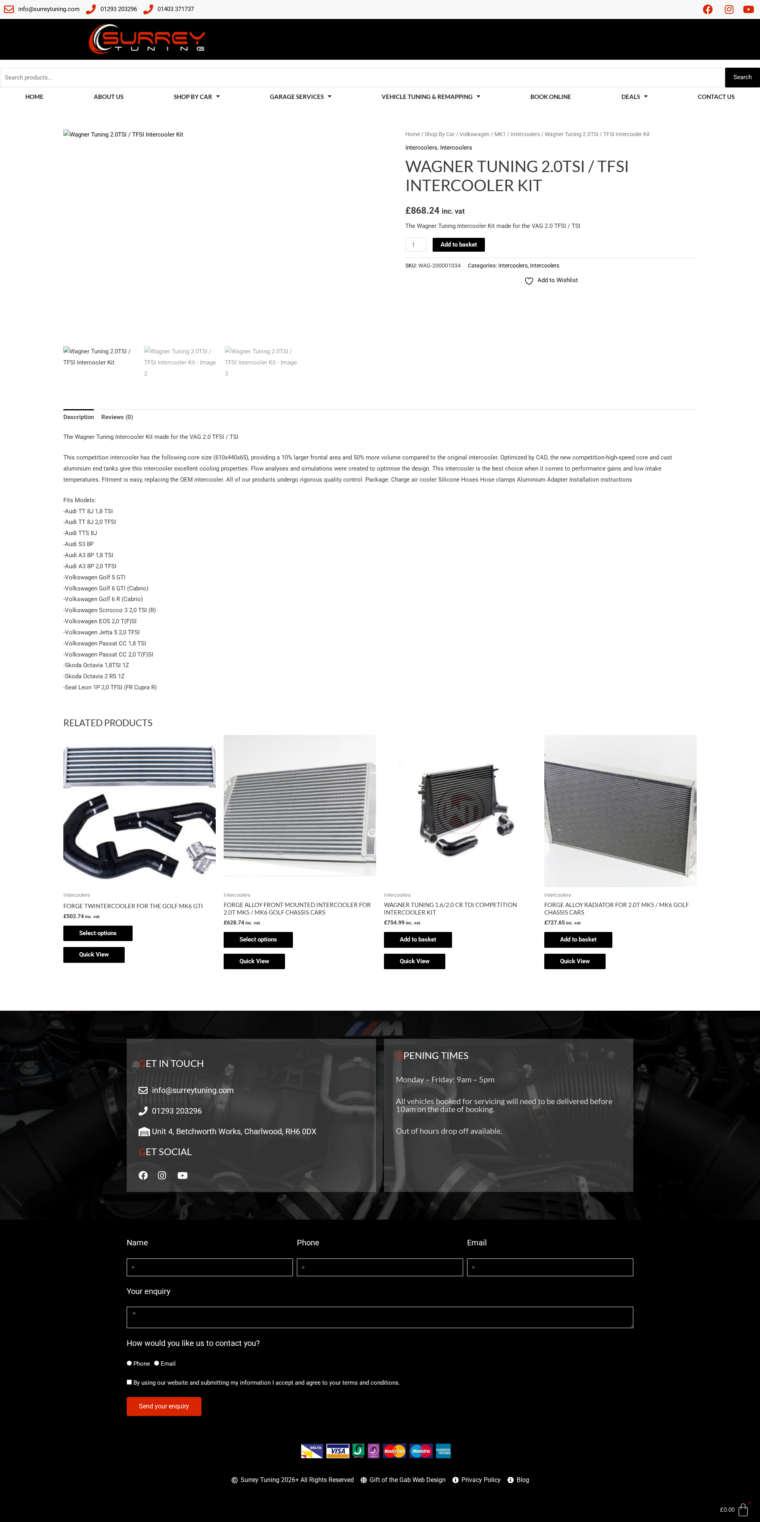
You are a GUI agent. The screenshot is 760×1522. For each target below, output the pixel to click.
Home (34, 96)
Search (742, 77)
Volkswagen (475, 134)
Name (137, 1242)
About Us (109, 96)
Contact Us (716, 96)
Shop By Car (440, 134)
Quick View (94, 954)
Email (477, 1242)
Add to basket (459, 244)
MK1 (500, 134)
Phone (308, 1242)
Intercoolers (525, 134)
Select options (98, 933)
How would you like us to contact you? (193, 1343)
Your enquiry (148, 1291)
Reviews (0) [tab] (117, 417)
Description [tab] (78, 417)
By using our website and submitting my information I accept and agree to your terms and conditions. (266, 1382)
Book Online (550, 96)
